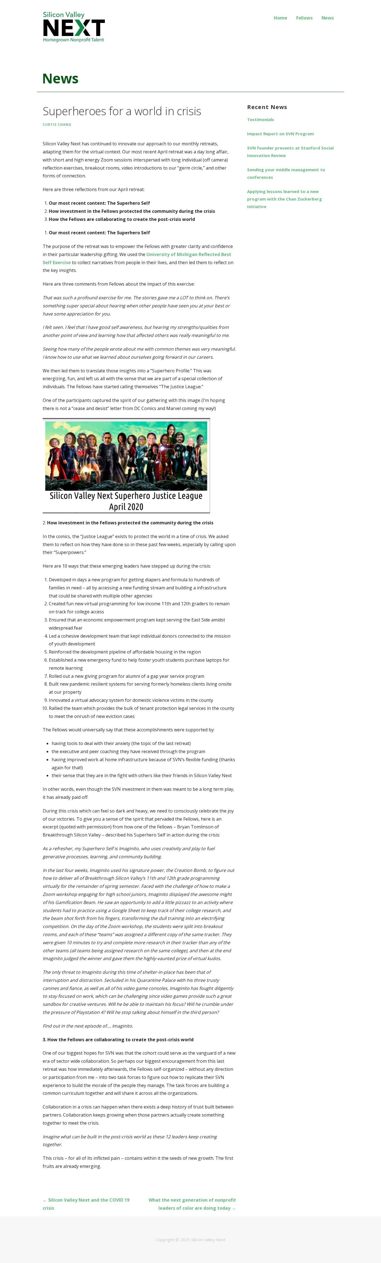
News (328, 18)
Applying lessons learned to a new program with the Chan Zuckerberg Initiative (284, 199)
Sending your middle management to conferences (286, 173)
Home (280, 18)
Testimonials (260, 119)
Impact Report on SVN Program (280, 133)
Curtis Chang (57, 124)
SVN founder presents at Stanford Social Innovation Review (290, 151)
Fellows (304, 18)
